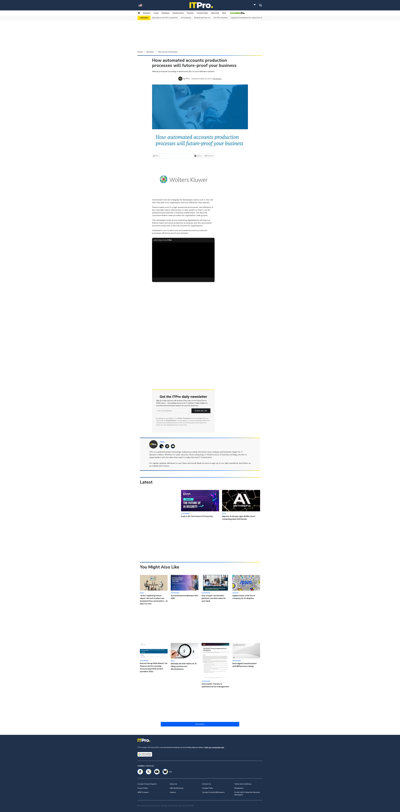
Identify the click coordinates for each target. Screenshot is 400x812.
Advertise (215, 13)
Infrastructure (178, 13)
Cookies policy (207, 788)
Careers (173, 792)
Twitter (166, 466)
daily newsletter (232, 463)
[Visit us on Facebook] (140, 771)
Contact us (206, 784)
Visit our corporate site (214, 747)
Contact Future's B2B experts (213, 792)
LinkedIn (155, 466)
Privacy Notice (171, 420)
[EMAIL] (173, 446)
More (224, 13)
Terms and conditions (242, 784)
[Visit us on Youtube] (156, 771)
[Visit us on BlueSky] (164, 771)
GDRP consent (143, 792)
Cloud (156, 13)
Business (146, 13)
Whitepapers (217, 79)
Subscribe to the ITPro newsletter (165, 18)
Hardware (165, 13)
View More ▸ (200, 724)
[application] (183, 260)
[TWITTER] (162, 446)
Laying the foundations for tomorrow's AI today (249, 18)
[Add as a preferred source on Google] (145, 754)
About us (173, 784)
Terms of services (184, 418)
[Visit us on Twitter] (148, 771)
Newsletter (210, 156)
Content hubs (202, 13)
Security (190, 13)
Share (157, 156)
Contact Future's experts (147, 784)
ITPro (188, 78)
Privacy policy (143, 788)
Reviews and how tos (202, 18)
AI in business (186, 18)
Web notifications (176, 788)
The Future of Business (168, 52)
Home (140, 52)
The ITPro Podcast (220, 18)
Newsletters (239, 788)
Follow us (199, 156)
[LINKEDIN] (167, 446)
